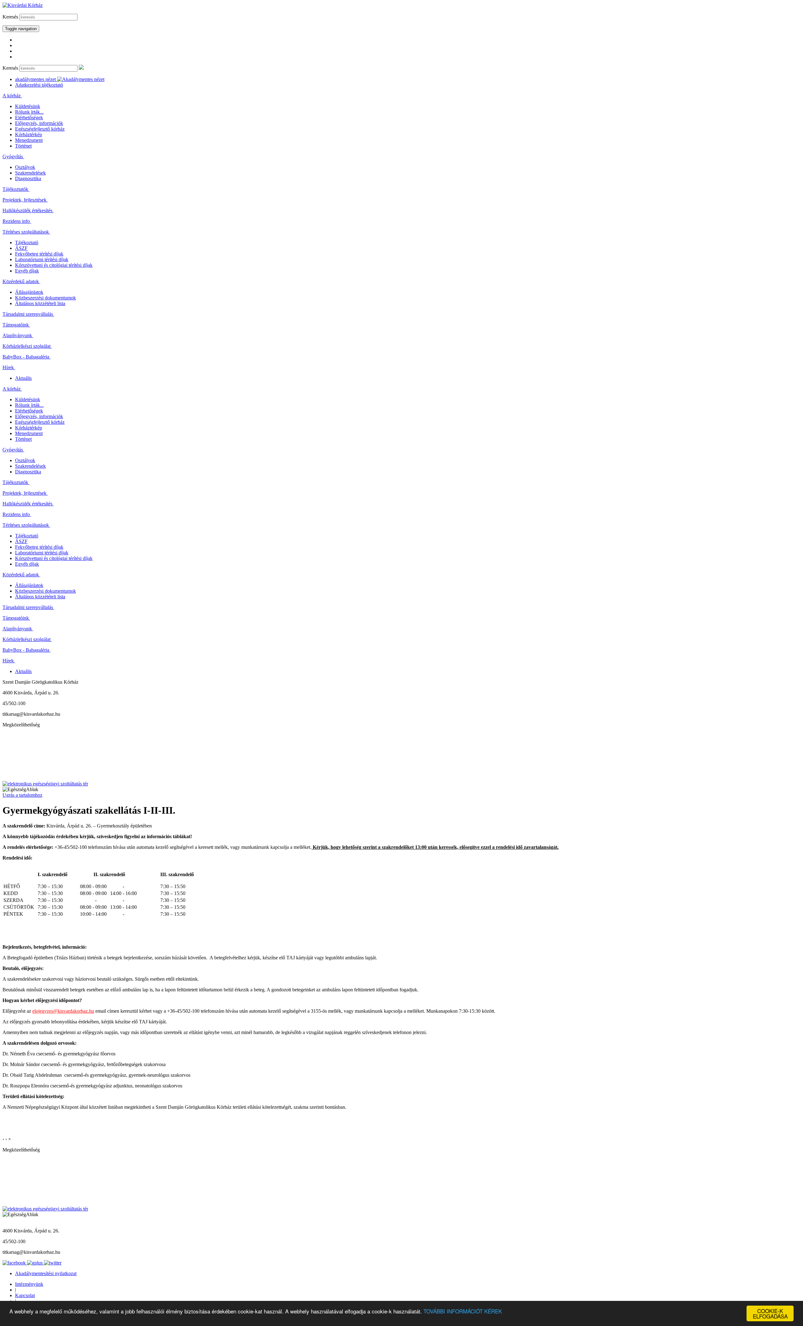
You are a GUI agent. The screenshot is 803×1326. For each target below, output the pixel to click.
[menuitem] (401, 96)
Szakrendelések (30, 172)
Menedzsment (29, 140)
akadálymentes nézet (36, 79)
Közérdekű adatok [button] (21, 281)
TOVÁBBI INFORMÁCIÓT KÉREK (462, 1311)
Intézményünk (29, 1284)
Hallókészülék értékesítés (28, 210)
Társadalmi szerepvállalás (28, 314)
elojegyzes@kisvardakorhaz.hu (63, 1011)
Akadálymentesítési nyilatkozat (46, 1273)
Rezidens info (17, 221)
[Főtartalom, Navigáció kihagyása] (3, 11)
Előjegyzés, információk (39, 123)
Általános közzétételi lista (40, 303)
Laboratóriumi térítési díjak (41, 259)
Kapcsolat (25, 1295)
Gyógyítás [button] (13, 156)
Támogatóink (16, 324)
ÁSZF (21, 248)
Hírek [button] (9, 367)
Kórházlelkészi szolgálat (27, 346)
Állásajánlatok (29, 292)
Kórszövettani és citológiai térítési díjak (54, 265)
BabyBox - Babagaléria (27, 356)
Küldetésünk (27, 106)
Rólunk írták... (29, 112)
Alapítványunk (18, 335)
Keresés (10, 16)
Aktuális (23, 378)
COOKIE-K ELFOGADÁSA (770, 1313)
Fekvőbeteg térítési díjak (39, 253)
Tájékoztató (26, 242)
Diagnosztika (28, 178)
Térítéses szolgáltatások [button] (26, 231)
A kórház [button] (12, 95)
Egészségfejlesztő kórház (40, 129)
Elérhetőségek (29, 117)
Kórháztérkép (28, 134)
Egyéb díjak (27, 270)
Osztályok (25, 167)
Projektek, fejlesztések (25, 199)
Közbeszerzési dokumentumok (45, 297)
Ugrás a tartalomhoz (22, 795)
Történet (23, 145)
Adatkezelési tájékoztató (39, 85)
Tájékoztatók (16, 189)
